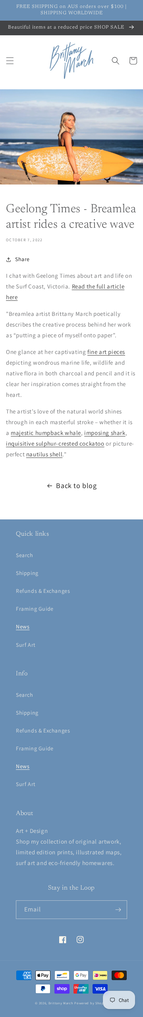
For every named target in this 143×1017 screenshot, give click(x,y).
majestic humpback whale (46, 432)
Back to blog (76, 485)
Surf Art (26, 644)
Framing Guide (35, 608)
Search (24, 555)
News (22, 626)
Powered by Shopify (91, 1003)
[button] (10, 60)
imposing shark (104, 432)
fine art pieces (106, 352)
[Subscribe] (118, 909)
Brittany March (60, 1003)
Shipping (27, 573)
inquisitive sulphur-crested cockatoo (55, 443)
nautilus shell (44, 454)
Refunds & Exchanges (43, 590)
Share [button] (22, 259)
